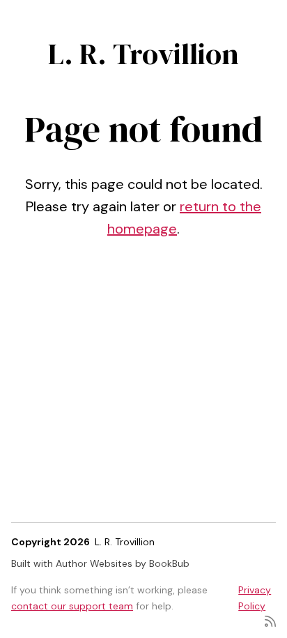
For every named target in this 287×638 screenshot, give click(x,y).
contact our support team (72, 606)
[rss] (270, 620)
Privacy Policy (254, 598)
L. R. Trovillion (143, 53)
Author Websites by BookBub (122, 563)
